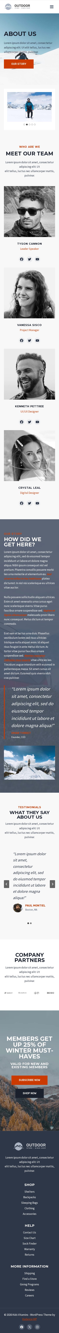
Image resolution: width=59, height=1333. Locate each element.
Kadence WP (29, 1319)
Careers (29, 1295)
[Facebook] (21, 1327)
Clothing (30, 1208)
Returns (29, 1254)
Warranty (29, 1249)
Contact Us (29, 1232)
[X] (29, 1327)
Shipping (29, 1273)
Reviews (29, 1290)
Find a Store (29, 1279)
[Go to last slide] (6, 884)
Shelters (29, 1191)
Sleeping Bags (29, 1203)
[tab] (24, 124)
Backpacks (29, 1197)
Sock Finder (29, 1243)
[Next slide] (52, 884)
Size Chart (30, 1238)
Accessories (29, 1214)
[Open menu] (51, 7)
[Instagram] (37, 1327)
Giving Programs (29, 1284)
